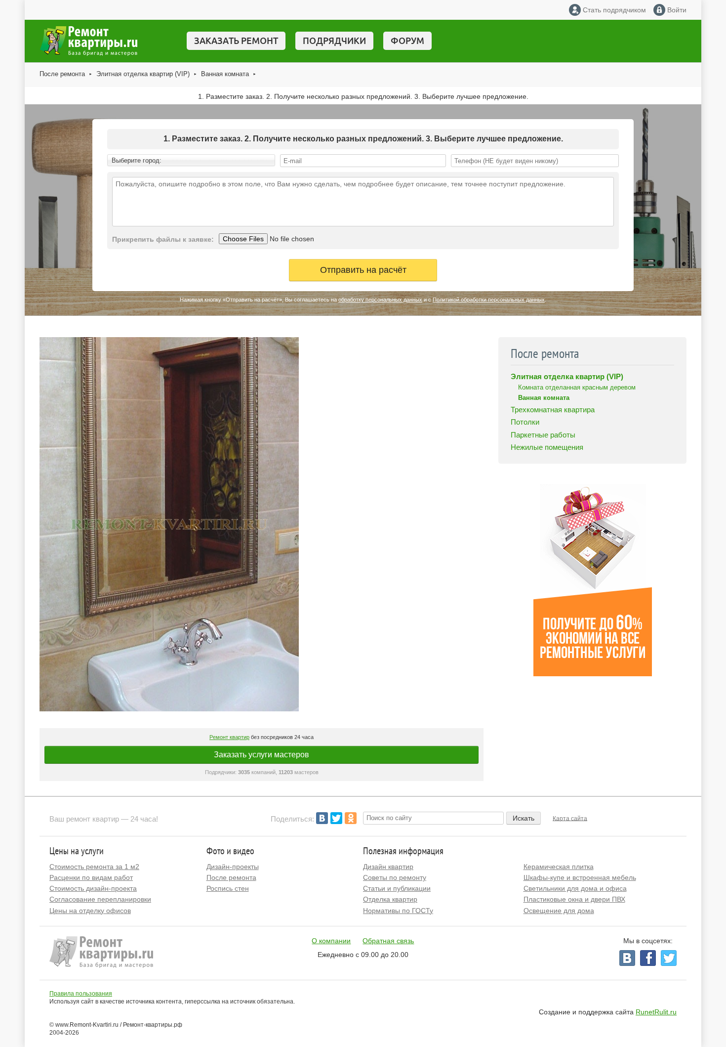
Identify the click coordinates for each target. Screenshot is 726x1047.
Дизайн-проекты (232, 867)
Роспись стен (227, 888)
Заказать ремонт (236, 40)
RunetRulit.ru (656, 1012)
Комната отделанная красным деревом (577, 387)
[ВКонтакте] (322, 818)
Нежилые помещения (547, 447)
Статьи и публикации (397, 888)
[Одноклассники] (351, 818)
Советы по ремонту (394, 877)
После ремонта (62, 74)
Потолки (525, 422)
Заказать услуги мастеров (261, 754)
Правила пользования (80, 993)
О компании (331, 941)
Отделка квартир (390, 899)
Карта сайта (570, 818)
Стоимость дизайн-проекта (93, 888)
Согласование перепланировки (100, 899)
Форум (407, 40)
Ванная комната (225, 74)
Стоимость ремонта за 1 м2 (94, 867)
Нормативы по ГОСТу (398, 911)
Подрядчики (334, 40)
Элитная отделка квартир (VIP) (143, 74)
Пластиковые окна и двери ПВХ (574, 899)
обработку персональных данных (380, 300)
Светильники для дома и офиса (575, 888)
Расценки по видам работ (91, 877)
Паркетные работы (543, 435)
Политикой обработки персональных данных (489, 300)
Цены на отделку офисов (90, 911)
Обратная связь (388, 941)
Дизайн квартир (388, 867)
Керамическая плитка (559, 867)
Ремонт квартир (229, 737)
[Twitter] (336, 818)
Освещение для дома (559, 911)
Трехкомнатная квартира (553, 409)
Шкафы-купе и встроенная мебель (580, 877)
